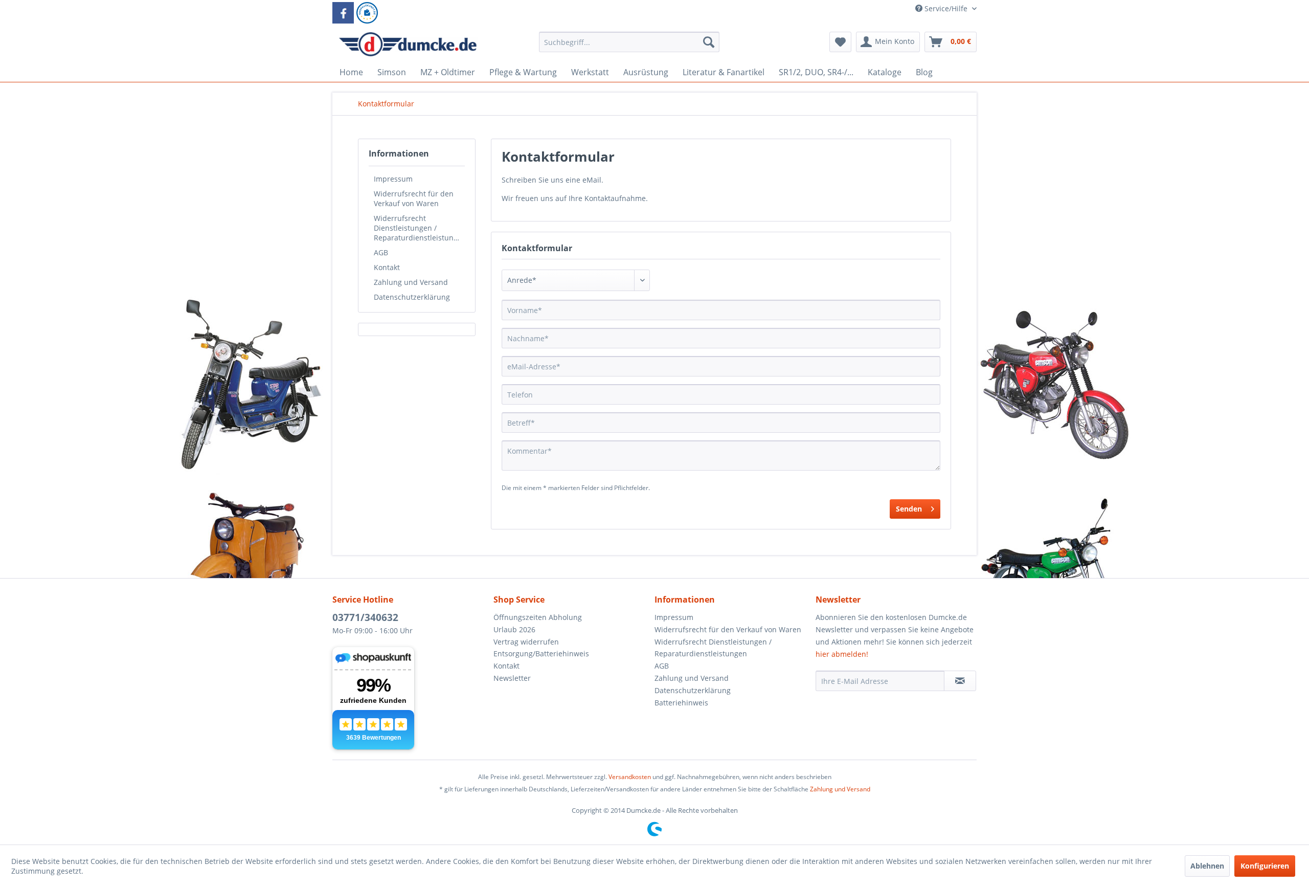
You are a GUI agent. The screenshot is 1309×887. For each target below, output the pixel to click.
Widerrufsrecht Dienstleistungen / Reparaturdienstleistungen (419, 227)
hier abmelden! (842, 654)
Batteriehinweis (681, 702)
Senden (909, 509)
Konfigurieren (1264, 866)
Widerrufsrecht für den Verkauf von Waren (414, 198)
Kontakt (387, 267)
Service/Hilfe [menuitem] (945, 8)
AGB (381, 252)
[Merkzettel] (840, 42)
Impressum (393, 179)
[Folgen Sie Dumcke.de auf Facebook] (343, 13)
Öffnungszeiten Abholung (537, 617)
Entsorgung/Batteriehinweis (541, 653)
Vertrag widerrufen (526, 642)
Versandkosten (629, 776)
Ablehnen (1207, 866)
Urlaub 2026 (514, 629)
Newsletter (512, 678)
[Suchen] (708, 42)
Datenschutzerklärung (412, 297)
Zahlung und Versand (411, 282)
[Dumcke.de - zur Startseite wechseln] (407, 44)
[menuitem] (629, 47)
